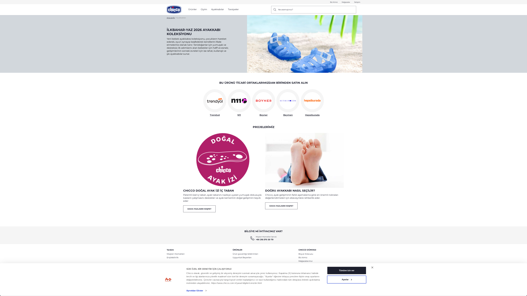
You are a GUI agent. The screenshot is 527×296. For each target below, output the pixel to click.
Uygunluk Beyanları (242, 257)
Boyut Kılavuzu (305, 254)
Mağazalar (346, 2)
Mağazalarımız (305, 261)
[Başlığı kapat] (372, 267)
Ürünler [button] (192, 9)
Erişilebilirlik (172, 257)
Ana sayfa (171, 18)
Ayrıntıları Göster (194, 290)
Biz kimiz (302, 257)
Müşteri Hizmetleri (176, 254)
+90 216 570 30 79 (264, 239)
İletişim (357, 2)
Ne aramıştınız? (285, 9)
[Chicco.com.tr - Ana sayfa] (174, 9)
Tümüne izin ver (346, 270)
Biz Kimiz (334, 2)
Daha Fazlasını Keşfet (199, 209)
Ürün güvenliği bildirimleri (245, 254)
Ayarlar (345, 279)
